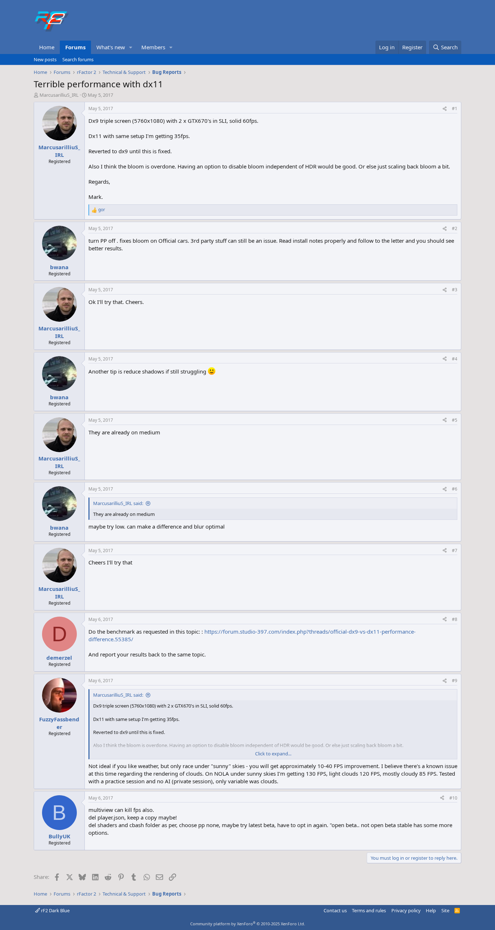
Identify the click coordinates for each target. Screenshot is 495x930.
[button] (131, 47)
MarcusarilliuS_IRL (59, 95)
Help (431, 910)
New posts (45, 59)
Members (153, 47)
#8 (454, 619)
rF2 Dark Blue (55, 910)
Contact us (335, 910)
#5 (454, 420)
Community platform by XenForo (247, 923)
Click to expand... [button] (273, 753)
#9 (454, 680)
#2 (454, 228)
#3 (454, 290)
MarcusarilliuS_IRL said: (118, 503)
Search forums (77, 59)
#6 (454, 489)
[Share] (444, 109)
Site (445, 910)
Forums (75, 47)
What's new (110, 47)
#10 (453, 798)
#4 (454, 359)
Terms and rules (369, 910)
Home (46, 47)
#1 (454, 108)
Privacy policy (406, 910)
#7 (454, 550)
